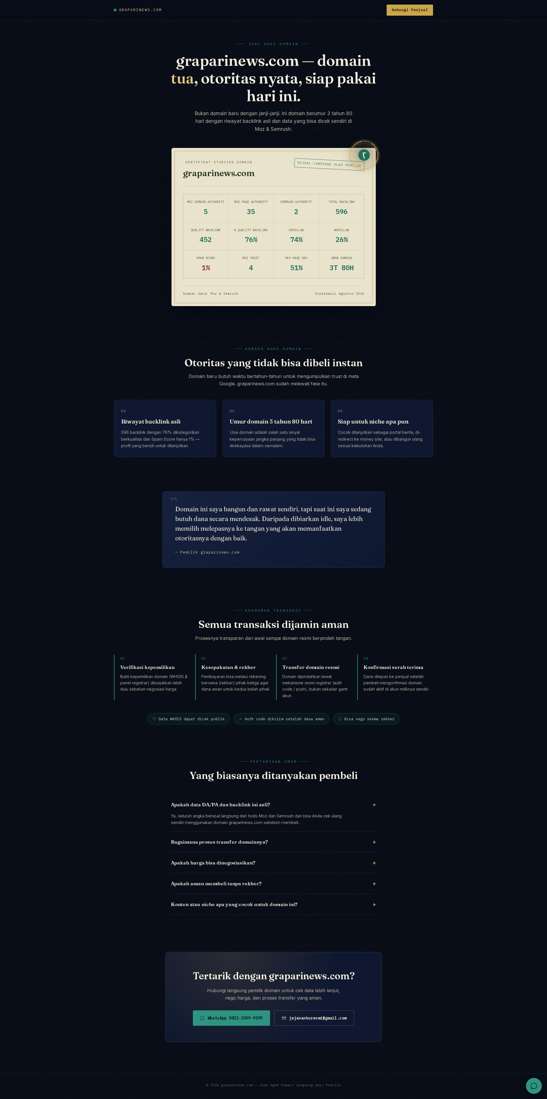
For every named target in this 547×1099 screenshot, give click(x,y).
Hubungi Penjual (410, 9)
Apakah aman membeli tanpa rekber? (273, 883)
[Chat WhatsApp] (534, 1086)
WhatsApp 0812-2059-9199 (235, 1018)
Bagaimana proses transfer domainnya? (273, 842)
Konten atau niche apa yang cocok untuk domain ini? (273, 904)
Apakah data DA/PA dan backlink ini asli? (273, 804)
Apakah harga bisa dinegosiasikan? (273, 862)
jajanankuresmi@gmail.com (318, 1018)
